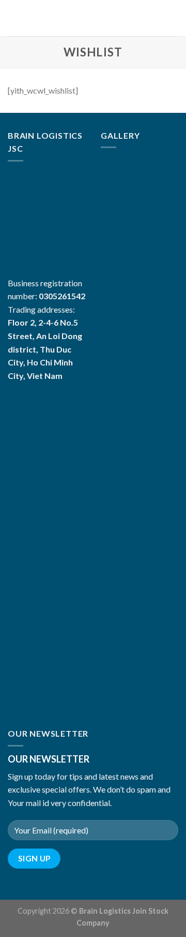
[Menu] (14, 18)
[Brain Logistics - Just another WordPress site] (93, 18)
